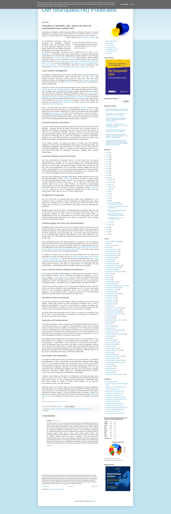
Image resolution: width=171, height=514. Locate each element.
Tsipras (83, 76)
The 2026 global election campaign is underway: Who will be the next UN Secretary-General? (116, 119)
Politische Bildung (110, 340)
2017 (107, 173)
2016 (107, 175)
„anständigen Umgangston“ (64, 100)
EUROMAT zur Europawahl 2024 (115, 393)
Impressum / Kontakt (111, 51)
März (108, 200)
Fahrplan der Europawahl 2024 (114, 395)
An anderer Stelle (110, 47)
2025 (107, 154)
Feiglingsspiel (94, 394)
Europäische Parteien (111, 381)
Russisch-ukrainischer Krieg (113, 350)
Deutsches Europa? (111, 263)
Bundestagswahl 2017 (112, 251)
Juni (108, 193)
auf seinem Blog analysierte (60, 277)
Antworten (49, 445)
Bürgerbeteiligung (110, 257)
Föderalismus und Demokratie (70, 409)
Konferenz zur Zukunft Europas (114, 330)
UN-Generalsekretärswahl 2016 (114, 360)
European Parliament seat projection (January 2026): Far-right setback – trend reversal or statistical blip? (117, 136)
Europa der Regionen (111, 281)
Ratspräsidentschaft (111, 344)
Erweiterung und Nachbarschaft (114, 271)
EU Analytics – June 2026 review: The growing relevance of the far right (116, 114)
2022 (107, 161)
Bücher (108, 247)
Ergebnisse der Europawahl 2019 (115, 403)
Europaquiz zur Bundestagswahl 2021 (116, 399)
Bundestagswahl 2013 (112, 249)
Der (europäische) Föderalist (79, 9)
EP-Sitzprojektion (110, 269)
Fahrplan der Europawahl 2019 (114, 405)
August (109, 189)
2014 (107, 227)
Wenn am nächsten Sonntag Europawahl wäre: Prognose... (116, 214)
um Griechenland (47, 396)
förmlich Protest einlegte (91, 93)
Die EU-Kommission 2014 (113, 411)
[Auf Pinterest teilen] (73, 407)
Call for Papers (110, 259)
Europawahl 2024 (110, 302)
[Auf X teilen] (69, 407)
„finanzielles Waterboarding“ (90, 80)
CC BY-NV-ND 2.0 (58, 401)
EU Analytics (109, 273)
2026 (107, 152)
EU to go (108, 275)
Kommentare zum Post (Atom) (57, 489)
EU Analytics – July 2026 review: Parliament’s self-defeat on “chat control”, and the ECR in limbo (117, 125)
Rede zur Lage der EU (112, 348)
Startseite (70, 486)
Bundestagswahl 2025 (112, 255)
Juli (108, 191)
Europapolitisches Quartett (113, 293)
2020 (107, 166)
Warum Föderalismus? (112, 41)
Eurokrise (108, 279)
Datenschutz (109, 53)
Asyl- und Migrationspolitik (113, 241)
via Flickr (65, 401)
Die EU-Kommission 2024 (113, 389)
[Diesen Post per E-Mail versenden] (66, 407)
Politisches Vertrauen (111, 342)
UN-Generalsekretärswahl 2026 (114, 362)
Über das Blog (110, 43)
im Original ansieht (67, 178)
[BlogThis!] (68, 407)
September (110, 187)
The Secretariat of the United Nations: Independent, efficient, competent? (116, 130)
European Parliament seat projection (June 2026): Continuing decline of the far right (117, 109)
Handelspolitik (110, 318)
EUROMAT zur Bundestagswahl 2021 (116, 397)
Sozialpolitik (109, 352)
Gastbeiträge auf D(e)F (112, 49)
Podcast (108, 338)
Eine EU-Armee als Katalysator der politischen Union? (116, 211)
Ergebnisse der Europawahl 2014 (115, 413)
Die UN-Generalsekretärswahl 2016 (115, 409)
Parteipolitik (45, 410)
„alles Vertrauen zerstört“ (67, 102)
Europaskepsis (110, 296)
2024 (107, 157)
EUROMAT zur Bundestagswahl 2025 (116, 387)
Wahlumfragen (110, 368)
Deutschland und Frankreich (113, 265)
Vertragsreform (110, 366)
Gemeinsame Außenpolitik (113, 310)
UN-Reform (109, 364)
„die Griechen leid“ (69, 82)
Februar (109, 222)
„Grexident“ (83, 107)
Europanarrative (110, 291)
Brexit (107, 243)
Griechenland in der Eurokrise (85, 409)
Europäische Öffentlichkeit (56, 409)
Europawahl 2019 (110, 300)
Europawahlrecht (110, 304)
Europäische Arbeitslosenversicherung (116, 285)
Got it (132, 4)
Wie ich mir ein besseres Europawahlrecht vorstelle (115, 203)
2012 (107, 231)
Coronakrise (109, 261)
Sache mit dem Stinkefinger (55, 104)
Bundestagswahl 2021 (112, 253)
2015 (107, 178)
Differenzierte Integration (112, 267)
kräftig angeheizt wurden (57, 113)
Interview (108, 324)
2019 (107, 168)
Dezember (110, 180)
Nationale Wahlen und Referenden (115, 334)
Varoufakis (92, 76)
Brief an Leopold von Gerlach (86, 37)
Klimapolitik (109, 328)
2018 (107, 171)
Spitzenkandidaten (111, 354)
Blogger (96, 148)
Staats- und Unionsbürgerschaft (114, 356)
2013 (107, 229)
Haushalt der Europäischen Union (115, 320)
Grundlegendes (110, 316)
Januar (109, 224)
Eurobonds (109, 277)
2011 (107, 234)
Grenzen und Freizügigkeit (113, 312)
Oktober (109, 184)
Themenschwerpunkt (111, 358)
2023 (107, 159)
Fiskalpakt (108, 306)
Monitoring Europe (111, 332)
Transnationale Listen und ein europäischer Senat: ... (115, 218)
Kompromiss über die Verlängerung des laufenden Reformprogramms (71, 67)
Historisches (109, 322)
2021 (107, 164)
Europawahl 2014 (110, 298)
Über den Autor (110, 45)
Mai (108, 196)
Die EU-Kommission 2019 (113, 401)
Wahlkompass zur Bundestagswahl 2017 (117, 407)
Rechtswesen (109, 346)
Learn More (124, 4)
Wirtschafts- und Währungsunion (114, 374)
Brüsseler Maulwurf (111, 245)
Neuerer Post (46, 486)
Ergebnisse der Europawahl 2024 (115, 391)
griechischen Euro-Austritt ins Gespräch (64, 57)
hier (87, 178)
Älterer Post (95, 486)
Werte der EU (109, 372)
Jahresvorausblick (111, 326)
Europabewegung (110, 283)
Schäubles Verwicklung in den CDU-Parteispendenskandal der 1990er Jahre (64, 96)
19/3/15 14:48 (55, 420)
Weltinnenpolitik (110, 370)
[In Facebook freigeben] (71, 407)
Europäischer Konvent (112, 290)
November (110, 182)
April (108, 198)
